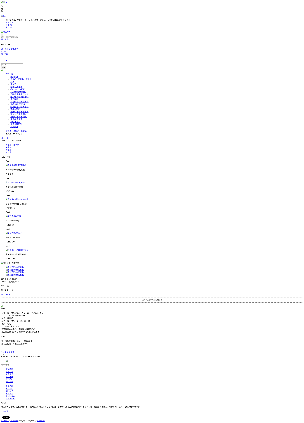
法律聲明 (5, 421)
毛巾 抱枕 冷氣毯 (17, 89)
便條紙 (8, 150)
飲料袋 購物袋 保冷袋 (19, 94)
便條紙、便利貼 (12, 145)
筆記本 (8, 152)
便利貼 (8, 147)
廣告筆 (13, 84)
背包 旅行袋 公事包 (18, 114)
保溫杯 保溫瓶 (16, 119)
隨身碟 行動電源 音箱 (19, 97)
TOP (5, 16)
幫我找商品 (10, 396)
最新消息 (9, 374)
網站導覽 (9, 382)
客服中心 (9, 28)
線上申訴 (9, 25)
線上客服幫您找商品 (9, 49)
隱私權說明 (10, 399)
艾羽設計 (41, 421)
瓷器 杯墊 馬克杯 (17, 104)
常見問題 (9, 372)
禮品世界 (14, 421)
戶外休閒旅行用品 (18, 92)
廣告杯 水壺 (15, 122)
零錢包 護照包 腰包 (18, 117)
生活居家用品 (16, 124)
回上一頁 (5, 138)
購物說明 (9, 369)
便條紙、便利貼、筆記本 (20, 79)
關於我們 (9, 391)
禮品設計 (9, 379)
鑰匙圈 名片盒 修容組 (19, 107)
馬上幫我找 (5, 39)
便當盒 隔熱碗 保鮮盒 (19, 102)
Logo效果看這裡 (7, 352)
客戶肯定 (9, 394)
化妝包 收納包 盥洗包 (19, 112)
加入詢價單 (5, 294)
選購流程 (9, 23)
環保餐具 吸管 (16, 87)
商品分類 (9, 74)
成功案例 (9, 377)
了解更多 (5, 411)
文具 (12, 82)
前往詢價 (5, 54)
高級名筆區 (15, 109)
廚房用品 (14, 127)
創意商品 (14, 77)
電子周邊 (14, 99)
